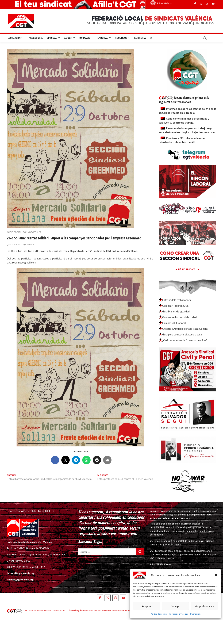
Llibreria (140, 38)
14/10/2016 (14, 244)
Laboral (103, 38)
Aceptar (146, 606)
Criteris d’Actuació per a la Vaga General (185, 328)
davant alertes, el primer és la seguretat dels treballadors (184, 99)
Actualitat (15, 38)
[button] (216, 575)
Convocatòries (32, 232)
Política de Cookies (91, 610)
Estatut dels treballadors (176, 299)
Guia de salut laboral (174, 322)
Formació (85, 38)
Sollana (30, 244)
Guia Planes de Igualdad (176, 311)
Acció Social (14, 232)
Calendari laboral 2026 (175, 305)
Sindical (52, 38)
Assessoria (36, 38)
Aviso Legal (75, 610)
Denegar (175, 606)
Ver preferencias (204, 606)
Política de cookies (159, 614)
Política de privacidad (179, 614)
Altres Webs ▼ (164, 3)
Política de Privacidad (112, 610)
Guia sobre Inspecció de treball (179, 317)
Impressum (195, 614)
